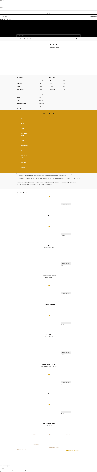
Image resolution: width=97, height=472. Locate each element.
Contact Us (51, 443)
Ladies (34, 438)
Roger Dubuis (23, 162)
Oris (21, 150)
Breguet (22, 123)
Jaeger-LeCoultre (24, 145)
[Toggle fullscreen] (6, 466)
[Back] (17, 39)
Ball (22, 118)
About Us (51, 438)
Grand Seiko (23, 138)
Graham (22, 135)
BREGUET (49, 334)
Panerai (22, 152)
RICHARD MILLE (49, 304)
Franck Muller (24, 133)
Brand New (35, 440)
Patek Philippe (23, 155)
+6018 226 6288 (69, 447)
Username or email (3, 2)
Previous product (76, 39)
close (5, 0)
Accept (1, 471)
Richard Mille (23, 160)
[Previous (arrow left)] (1, 467)
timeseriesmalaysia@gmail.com (72, 450)
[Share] (4, 466)
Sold (25, 38)
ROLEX (49, 215)
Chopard (22, 130)
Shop (50, 441)
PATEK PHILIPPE (49, 423)
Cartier (22, 128)
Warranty (51, 445)
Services (51, 440)
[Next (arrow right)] (4, 467)
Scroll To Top (2, 468)
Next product (79, 39)
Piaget (22, 157)
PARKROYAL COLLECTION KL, (73, 436)
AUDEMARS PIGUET (49, 364)
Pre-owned (35, 441)
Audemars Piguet (24, 116)
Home (22, 38)
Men (34, 436)
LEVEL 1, (68, 438)
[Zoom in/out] (9, 466)
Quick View (63, 205)
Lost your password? (93, 16)
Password (2, 7)
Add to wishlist (60, 61)
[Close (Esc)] (1, 466)
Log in (48, 13)
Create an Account (9, 18)
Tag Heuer (23, 167)
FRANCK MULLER (49, 275)
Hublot (22, 140)
